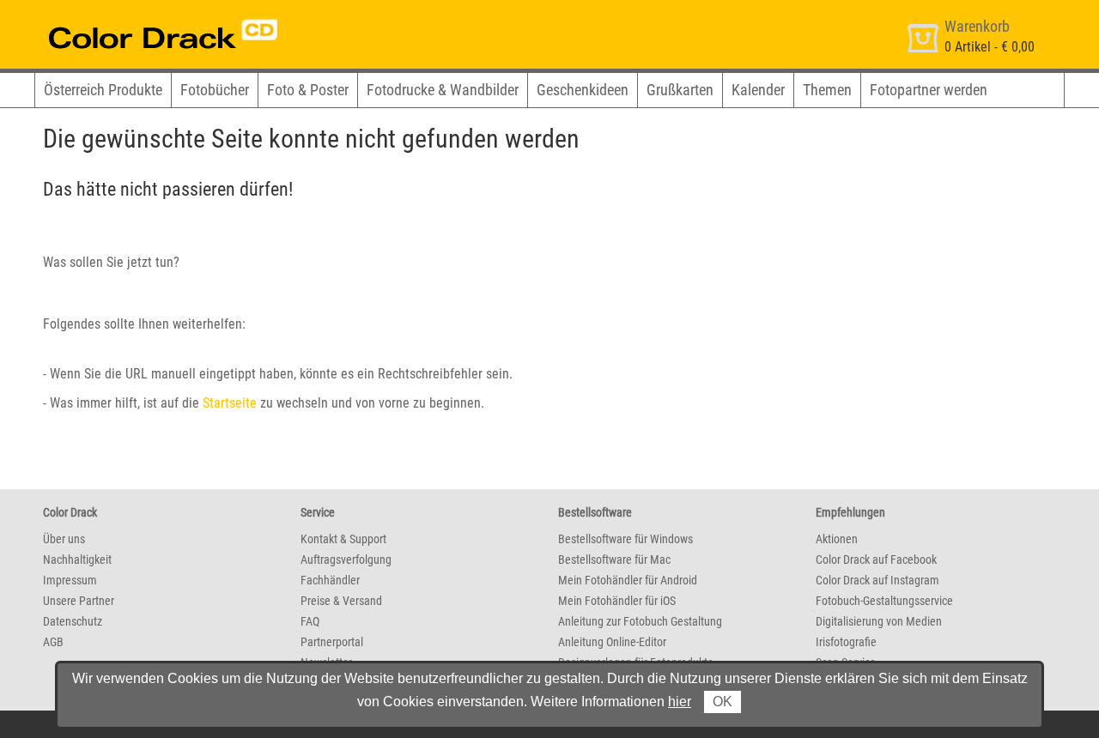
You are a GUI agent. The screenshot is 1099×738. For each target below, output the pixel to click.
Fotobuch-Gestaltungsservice (884, 601)
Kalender (758, 90)
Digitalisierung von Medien (879, 621)
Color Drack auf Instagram (877, 580)
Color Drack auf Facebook (876, 559)
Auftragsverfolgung (346, 559)
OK (722, 701)
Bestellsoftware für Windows (625, 539)
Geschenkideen (582, 90)
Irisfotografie (846, 642)
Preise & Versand (341, 601)
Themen (827, 90)
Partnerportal (332, 642)
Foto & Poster (308, 90)
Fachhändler (330, 580)
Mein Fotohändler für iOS (617, 601)
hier (679, 701)
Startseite (230, 403)
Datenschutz (72, 621)
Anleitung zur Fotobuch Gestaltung (640, 621)
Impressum (70, 580)
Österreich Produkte (103, 90)
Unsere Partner (78, 601)
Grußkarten (680, 90)
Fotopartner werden (928, 90)
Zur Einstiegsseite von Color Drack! (131, 16)
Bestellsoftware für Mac (614, 559)
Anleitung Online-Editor (612, 642)
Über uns (64, 539)
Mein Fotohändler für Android (627, 580)
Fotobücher (214, 90)
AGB (53, 642)
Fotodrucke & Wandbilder (443, 90)
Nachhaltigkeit (77, 559)
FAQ (310, 621)
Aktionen (837, 539)
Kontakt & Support (343, 539)
